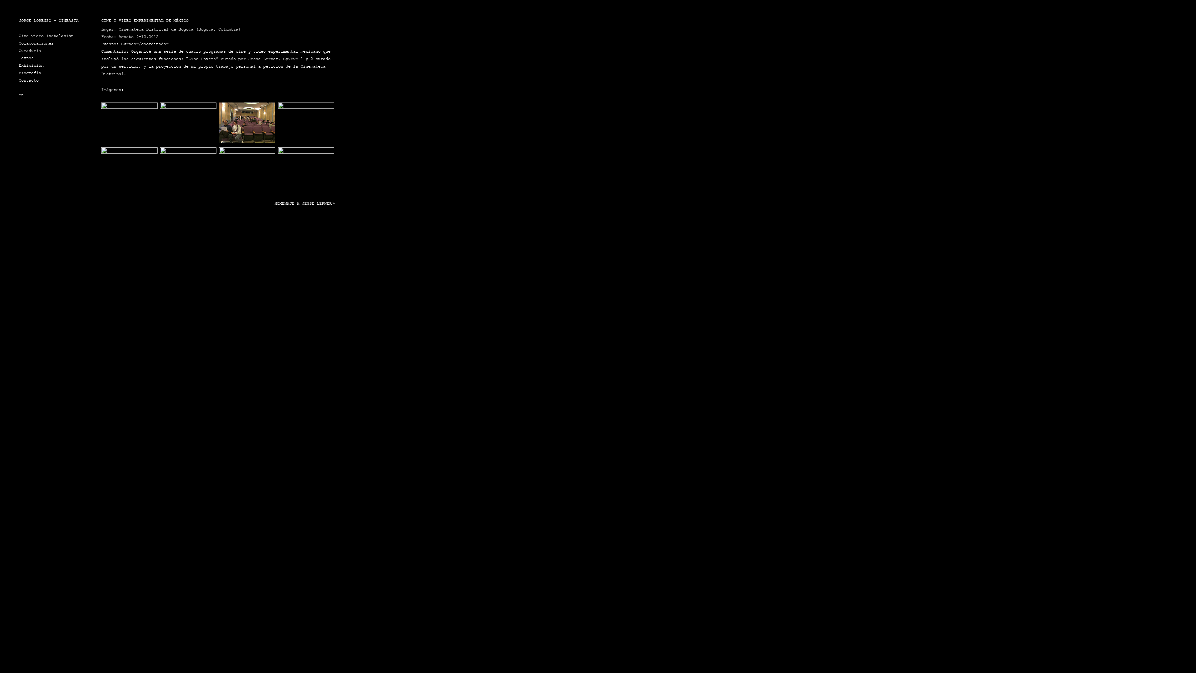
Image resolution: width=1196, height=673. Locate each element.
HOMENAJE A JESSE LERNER (303, 203)
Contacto (29, 80)
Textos (26, 57)
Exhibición (31, 65)
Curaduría (30, 50)
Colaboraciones (36, 43)
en (21, 95)
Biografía (30, 72)
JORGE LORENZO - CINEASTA (48, 20)
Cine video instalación (46, 35)
